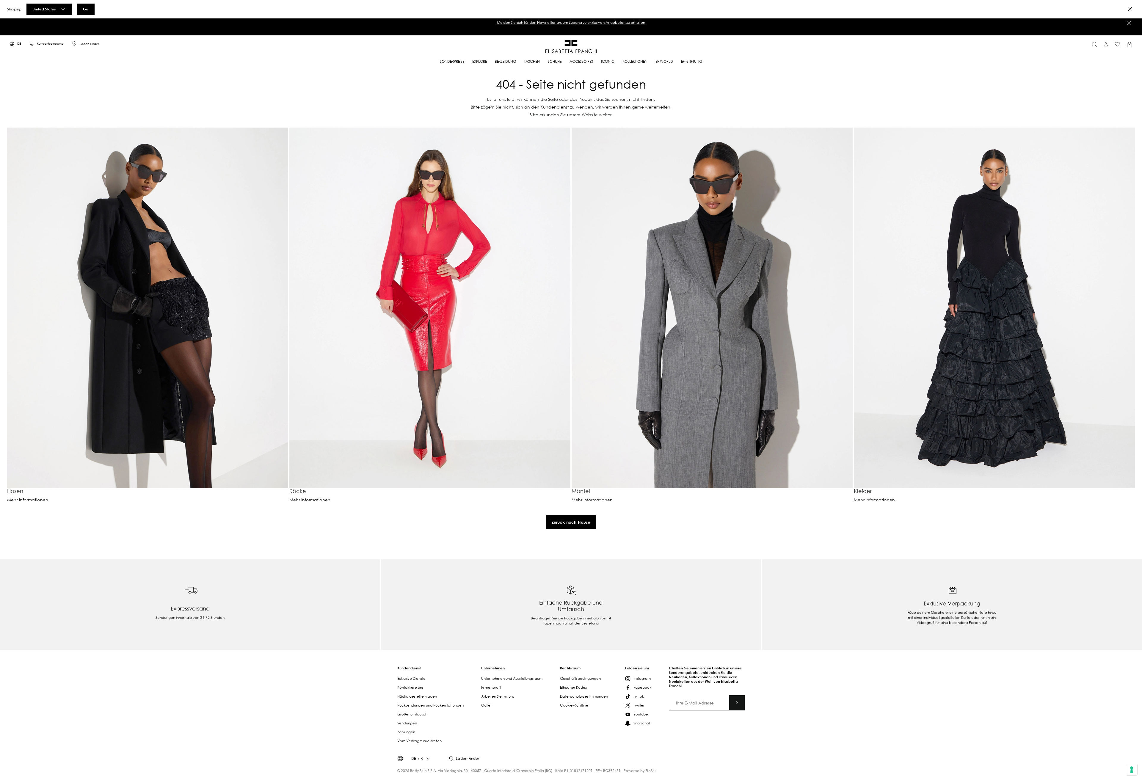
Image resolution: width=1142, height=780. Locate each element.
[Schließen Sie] (1129, 22)
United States (44, 9)
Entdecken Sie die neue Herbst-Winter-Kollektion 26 (571, 22)
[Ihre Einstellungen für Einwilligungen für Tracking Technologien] (1131, 769)
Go (85, 9)
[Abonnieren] (737, 702)
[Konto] (1105, 44)
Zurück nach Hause (571, 522)
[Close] (1130, 9)
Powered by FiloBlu (639, 770)
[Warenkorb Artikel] (1129, 44)
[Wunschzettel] (1117, 44)
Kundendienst (555, 107)
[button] (571, 23)
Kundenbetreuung (50, 43)
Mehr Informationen (27, 500)
